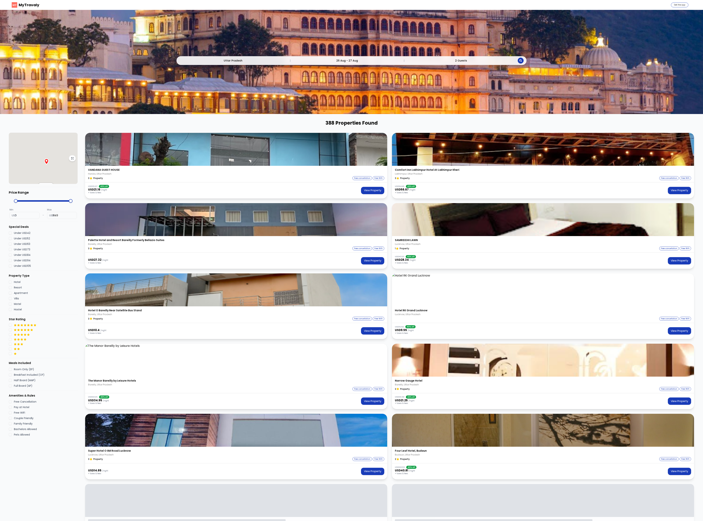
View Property (372, 190)
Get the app (679, 4)
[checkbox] (10, 233)
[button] (236, 149)
